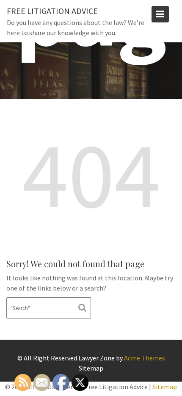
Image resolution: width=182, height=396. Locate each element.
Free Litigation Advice (52, 11)
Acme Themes (144, 358)
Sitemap (91, 368)
